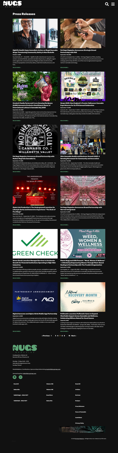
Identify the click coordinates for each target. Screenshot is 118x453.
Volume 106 (49, 384)
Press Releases (79, 406)
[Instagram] (20, 377)
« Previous (46, 336)
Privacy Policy (79, 423)
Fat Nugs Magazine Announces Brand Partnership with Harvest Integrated (81, 208)
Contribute (78, 417)
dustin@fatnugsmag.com (53, 369)
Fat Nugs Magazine (79, 438)
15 (69, 336)
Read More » (17, 67)
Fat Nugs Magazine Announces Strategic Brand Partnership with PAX (78, 51)
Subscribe (17, 389)
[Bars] (113, 4)
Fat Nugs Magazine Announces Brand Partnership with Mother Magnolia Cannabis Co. (33, 157)
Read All (16, 384)
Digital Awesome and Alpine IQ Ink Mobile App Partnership (35, 314)
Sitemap (14, 441)
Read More (49, 395)
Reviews (77, 395)
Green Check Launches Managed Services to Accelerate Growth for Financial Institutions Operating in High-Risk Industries (34, 262)
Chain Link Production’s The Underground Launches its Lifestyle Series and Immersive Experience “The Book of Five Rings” (34, 209)
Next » (73, 336)
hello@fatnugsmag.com (29, 373)
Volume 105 (49, 389)
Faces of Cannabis (80, 412)
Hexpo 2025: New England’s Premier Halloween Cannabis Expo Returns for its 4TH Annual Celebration (82, 104)
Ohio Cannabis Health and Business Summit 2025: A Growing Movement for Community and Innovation (80, 157)
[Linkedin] (14, 377)
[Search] (107, 4)
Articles (77, 389)
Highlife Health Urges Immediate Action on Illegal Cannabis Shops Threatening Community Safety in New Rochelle (35, 51)
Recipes (77, 401)
